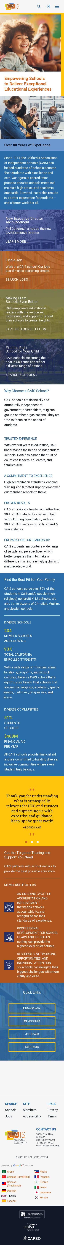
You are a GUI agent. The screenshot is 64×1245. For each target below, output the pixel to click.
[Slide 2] (32, 842)
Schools (11, 1110)
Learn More (16, 241)
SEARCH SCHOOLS (20, 375)
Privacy (53, 1110)
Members (30, 1110)
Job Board (32, 1034)
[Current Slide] (26, 842)
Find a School (32, 1008)
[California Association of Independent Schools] (11, 6)
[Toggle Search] (38, 6)
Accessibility (32, 1116)
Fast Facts (32, 1047)
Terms (52, 1116)
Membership (32, 1021)
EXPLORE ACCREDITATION (26, 329)
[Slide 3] (38, 842)
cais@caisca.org (50, 1145)
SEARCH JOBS (17, 279)
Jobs (8, 1116)
